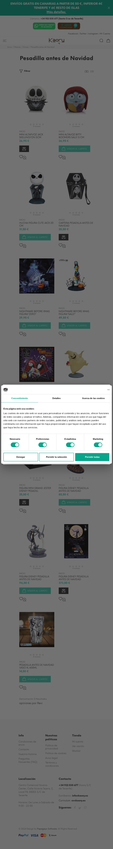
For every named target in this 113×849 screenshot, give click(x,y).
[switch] (42, 444)
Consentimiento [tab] (19, 398)
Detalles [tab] (56, 398)
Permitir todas (92, 457)
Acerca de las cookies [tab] (93, 398)
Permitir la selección (56, 457)
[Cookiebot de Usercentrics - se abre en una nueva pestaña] (97, 390)
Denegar (20, 457)
